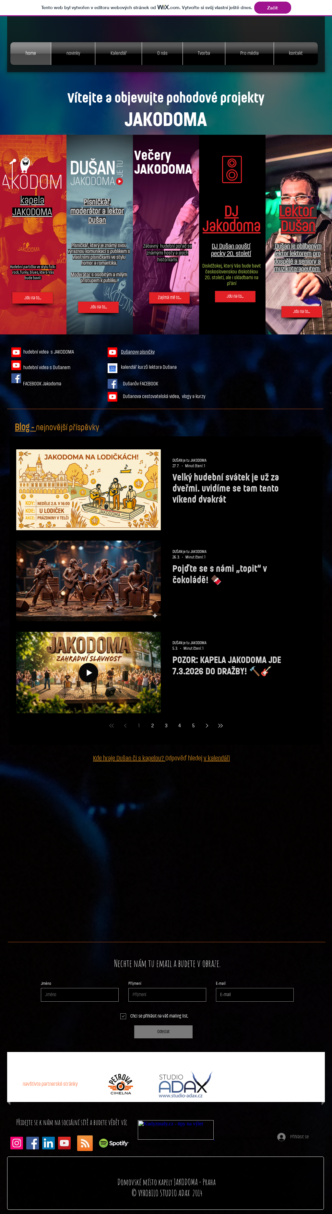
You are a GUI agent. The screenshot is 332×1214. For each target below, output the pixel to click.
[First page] (111, 726)
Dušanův (131, 384)
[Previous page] (125, 726)
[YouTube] (64, 1143)
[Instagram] (16, 1143)
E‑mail (221, 983)
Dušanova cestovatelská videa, (152, 396)
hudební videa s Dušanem (46, 367)
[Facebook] (32, 1143)
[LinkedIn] (48, 1143)
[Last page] (220, 726)
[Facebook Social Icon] (16, 378)
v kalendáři (217, 758)
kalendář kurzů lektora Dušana (149, 367)
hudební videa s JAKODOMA (48, 352)
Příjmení (134, 983)
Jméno (46, 983)
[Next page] (207, 726)
